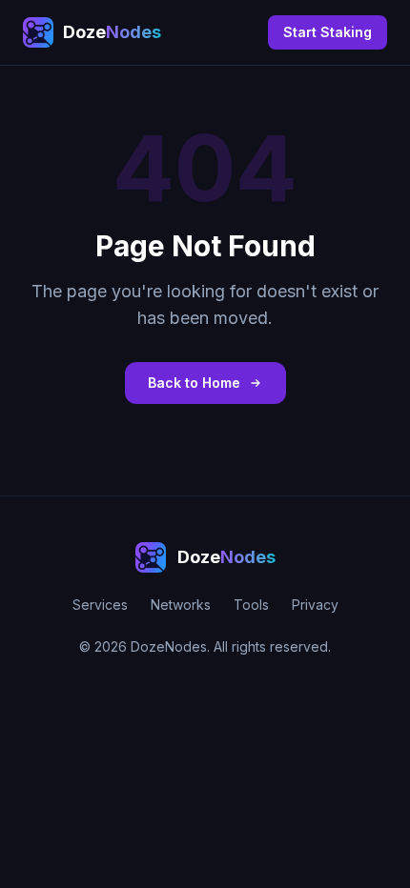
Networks (181, 604)
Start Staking (327, 32)
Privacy (315, 604)
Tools (251, 604)
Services (100, 604)
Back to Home (194, 382)
